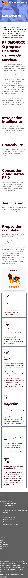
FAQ (1, 548)
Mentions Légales (5, 546)
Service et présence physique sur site (12, 404)
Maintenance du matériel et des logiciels (13, 467)
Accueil (2, 540)
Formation (7, 329)
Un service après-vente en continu (13, 439)
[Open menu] (26, 3)
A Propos (2, 542)
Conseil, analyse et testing (11, 359)
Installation (8, 304)
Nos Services (4, 544)
